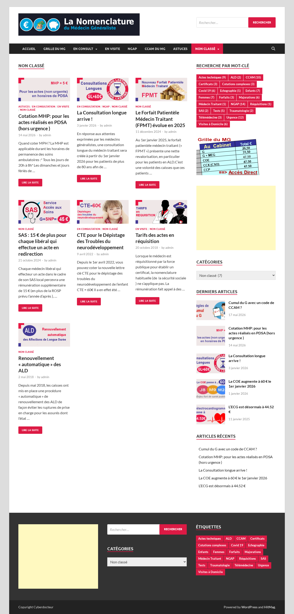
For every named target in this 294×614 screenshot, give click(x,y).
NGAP (132, 49)
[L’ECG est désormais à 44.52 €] (210, 407)
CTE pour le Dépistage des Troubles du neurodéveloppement (101, 241)
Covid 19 (207, 91)
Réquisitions (260, 104)
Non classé (205, 49)
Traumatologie (241, 111)
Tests (219, 111)
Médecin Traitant (212, 104)
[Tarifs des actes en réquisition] (161, 211)
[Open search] (273, 48)
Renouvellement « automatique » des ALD (39, 364)
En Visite (112, 49)
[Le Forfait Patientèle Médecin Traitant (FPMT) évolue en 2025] (161, 89)
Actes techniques (212, 77)
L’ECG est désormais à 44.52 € (222, 486)
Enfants (253, 91)
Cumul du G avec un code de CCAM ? (228, 449)
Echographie (230, 91)
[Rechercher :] (236, 22)
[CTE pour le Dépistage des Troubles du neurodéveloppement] (103, 211)
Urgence (235, 117)
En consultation (43, 106)
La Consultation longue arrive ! (223, 470)
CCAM (253, 77)
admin (47, 135)
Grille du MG (54, 49)
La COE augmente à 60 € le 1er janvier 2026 (250, 383)
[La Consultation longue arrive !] (103, 89)
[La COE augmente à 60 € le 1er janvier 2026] (210, 381)
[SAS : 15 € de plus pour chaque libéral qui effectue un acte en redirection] (44, 211)
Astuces (180, 49)
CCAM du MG (155, 49)
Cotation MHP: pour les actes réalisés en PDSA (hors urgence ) (43, 122)
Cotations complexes (238, 84)
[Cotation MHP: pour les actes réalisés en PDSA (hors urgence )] (44, 89)
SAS (203, 111)
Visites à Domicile (213, 124)
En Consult (83, 49)
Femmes (206, 97)
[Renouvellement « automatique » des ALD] (44, 335)
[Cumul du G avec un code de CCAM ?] (210, 303)
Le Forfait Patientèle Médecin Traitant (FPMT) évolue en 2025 (160, 119)
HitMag (269, 607)
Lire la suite (28, 181)
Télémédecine (210, 117)
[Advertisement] (236, 218)
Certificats (208, 84)
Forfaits (226, 97)
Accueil (29, 49)
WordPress (249, 607)
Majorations (249, 97)
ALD (236, 77)
